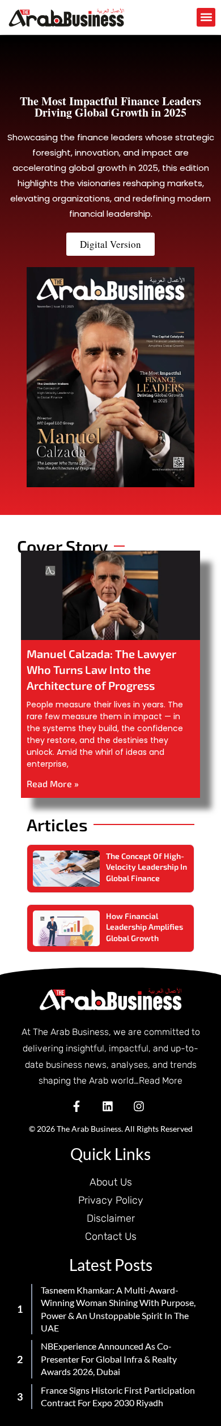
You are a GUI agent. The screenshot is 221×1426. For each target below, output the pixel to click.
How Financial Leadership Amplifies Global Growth (144, 927)
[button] (206, 17)
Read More (160, 1080)
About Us (111, 1182)
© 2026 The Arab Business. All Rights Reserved (111, 1128)
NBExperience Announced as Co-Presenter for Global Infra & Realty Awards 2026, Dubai (109, 1359)
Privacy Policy (110, 1200)
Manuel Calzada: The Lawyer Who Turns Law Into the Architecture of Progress (101, 669)
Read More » (53, 783)
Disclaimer (111, 1218)
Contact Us (111, 1236)
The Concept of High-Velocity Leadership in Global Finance (146, 867)
